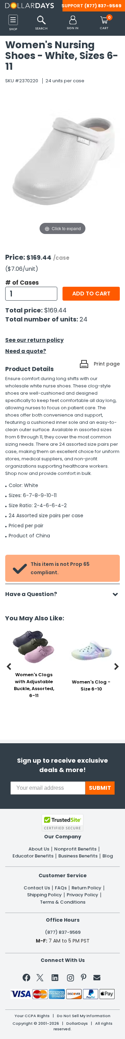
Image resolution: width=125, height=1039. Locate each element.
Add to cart (91, 294)
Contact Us (37, 888)
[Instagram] (70, 979)
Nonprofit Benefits (75, 849)
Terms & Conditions (62, 902)
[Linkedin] (55, 977)
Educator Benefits (32, 856)
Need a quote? (25, 351)
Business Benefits (78, 856)
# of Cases (22, 282)
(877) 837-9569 (103, 5)
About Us (38, 849)
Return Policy (86, 888)
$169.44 (55, 310)
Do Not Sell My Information (83, 1016)
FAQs (61, 888)
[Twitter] (40, 979)
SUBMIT (100, 788)
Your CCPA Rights (32, 1016)
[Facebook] (28, 979)
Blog (107, 856)
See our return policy (34, 340)
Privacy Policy (82, 895)
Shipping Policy (44, 895)
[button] (72, 23)
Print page (107, 363)
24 (84, 319)
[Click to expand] (62, 167)
